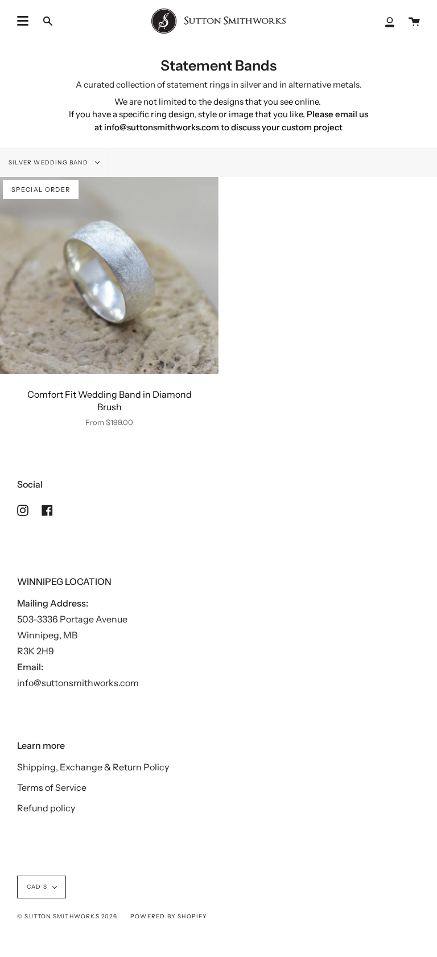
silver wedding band (49, 162)
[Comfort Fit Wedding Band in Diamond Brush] (109, 275)
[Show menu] (22, 21)
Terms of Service (51, 787)
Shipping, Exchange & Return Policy (93, 767)
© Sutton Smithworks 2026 (67, 916)
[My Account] (390, 21)
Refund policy (46, 808)
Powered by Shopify (169, 916)
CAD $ (37, 886)
